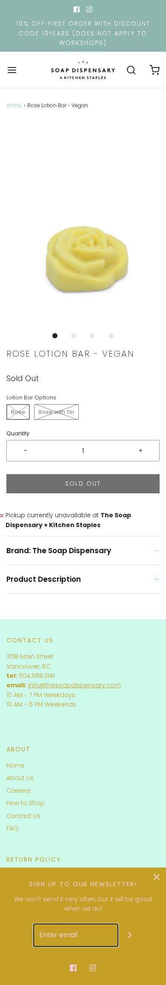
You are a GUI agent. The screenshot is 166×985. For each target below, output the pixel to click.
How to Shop (25, 803)
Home (14, 105)
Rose (18, 412)
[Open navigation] (11, 70)
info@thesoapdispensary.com (74, 685)
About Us (20, 778)
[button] (83, 224)
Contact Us (23, 816)
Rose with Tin (56, 412)
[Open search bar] (131, 70)
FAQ (12, 828)
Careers (18, 790)
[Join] (130, 935)
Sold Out (83, 483)
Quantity (17, 433)
